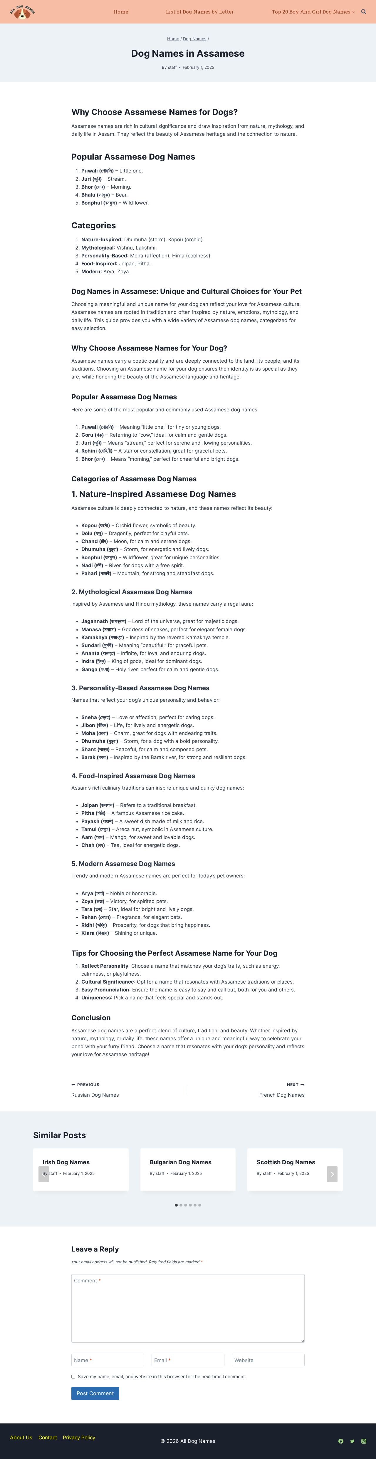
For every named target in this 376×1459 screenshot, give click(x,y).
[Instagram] (364, 1441)
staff (172, 67)
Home (120, 11)
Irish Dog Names (66, 1162)
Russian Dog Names (95, 1090)
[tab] (176, 1205)
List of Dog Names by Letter (200, 11)
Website (244, 1360)
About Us (21, 1437)
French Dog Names (282, 1090)
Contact (47, 1437)
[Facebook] (341, 1441)
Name (83, 1360)
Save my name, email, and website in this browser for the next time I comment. (162, 1376)
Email (162, 1360)
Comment (87, 1281)
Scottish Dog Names (286, 1162)
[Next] (332, 1174)
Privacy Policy (79, 1437)
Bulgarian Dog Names (181, 1162)
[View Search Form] (363, 11)
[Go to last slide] (43, 1174)
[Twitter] (352, 1441)
